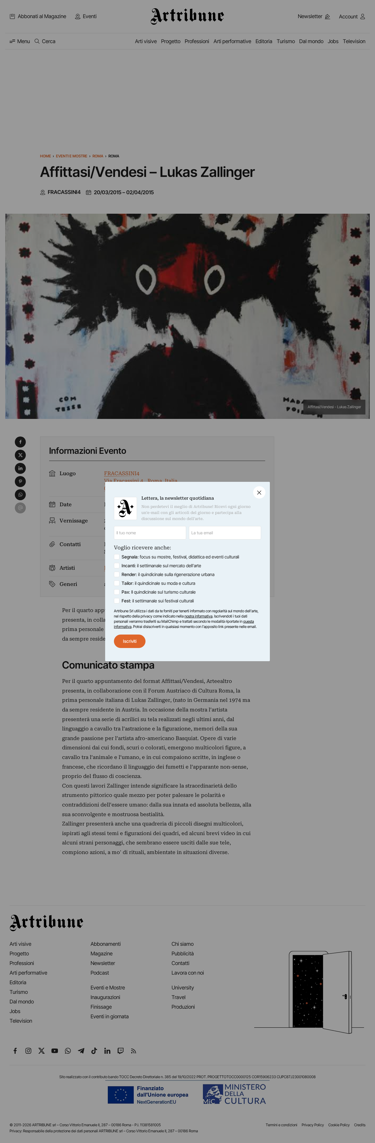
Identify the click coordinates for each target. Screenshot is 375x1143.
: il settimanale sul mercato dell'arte (161, 565)
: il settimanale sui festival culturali (158, 601)
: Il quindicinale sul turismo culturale (159, 592)
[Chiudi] (259, 492)
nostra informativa (198, 616)
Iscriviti (129, 641)
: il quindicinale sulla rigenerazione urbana (168, 574)
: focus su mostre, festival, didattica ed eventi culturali (180, 557)
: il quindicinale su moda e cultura (158, 583)
